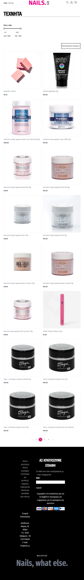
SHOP (5, 3)
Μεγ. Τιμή (18, 36)
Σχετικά (11, 3)
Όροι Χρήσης (25, 497)
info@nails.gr (25, 546)
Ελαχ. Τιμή (7, 36)
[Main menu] (68, 2)
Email (38, 478)
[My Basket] (75, 3)
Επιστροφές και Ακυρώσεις (25, 477)
